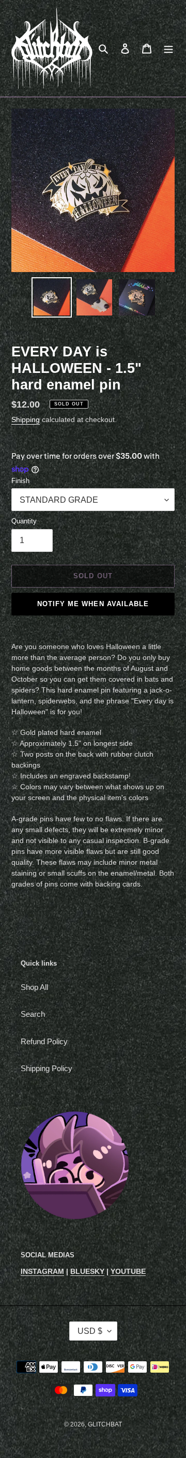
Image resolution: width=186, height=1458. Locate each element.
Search (33, 1014)
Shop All (34, 987)
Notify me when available (93, 604)
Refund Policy (44, 1041)
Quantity (24, 521)
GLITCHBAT (105, 1424)
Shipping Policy (46, 1068)
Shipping (25, 419)
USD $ (90, 1331)
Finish (20, 481)
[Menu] (168, 48)
